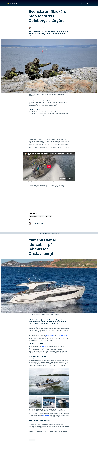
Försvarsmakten (33, 216)
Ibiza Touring (45, 415)
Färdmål (29, 3)
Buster (47, 335)
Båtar (24, 3)
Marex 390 (44, 346)
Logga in (82, 3)
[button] (68, 381)
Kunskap (35, 3)
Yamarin (52, 335)
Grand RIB (37, 337)
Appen (40, 3)
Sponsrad (32, 439)
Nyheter (46, 3)
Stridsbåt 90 (48, 216)
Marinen (41, 216)
